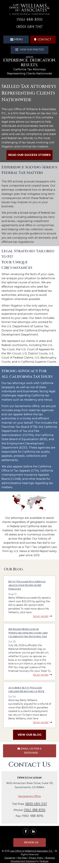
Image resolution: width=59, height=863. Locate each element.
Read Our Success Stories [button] (29, 155)
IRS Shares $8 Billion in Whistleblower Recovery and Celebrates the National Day (28, 633)
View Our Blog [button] (29, 734)
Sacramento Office (29, 796)
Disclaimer (9, 857)
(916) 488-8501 (30, 19)
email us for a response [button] (31, 750)
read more (41, 616)
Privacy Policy (36, 857)
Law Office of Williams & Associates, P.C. (31, 851)
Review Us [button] (31, 842)
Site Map (22, 857)
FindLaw (43, 861)
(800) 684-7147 (29, 26)
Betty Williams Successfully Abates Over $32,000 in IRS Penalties (27, 585)
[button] (16, 39)
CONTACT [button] (44, 39)
